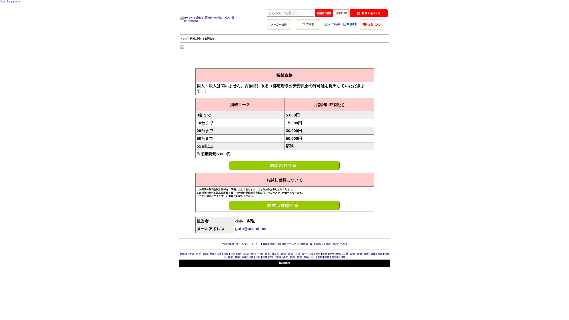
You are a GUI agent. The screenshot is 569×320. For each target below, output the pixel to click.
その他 (343, 244)
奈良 (380, 253)
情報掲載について (286, 244)
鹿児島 (335, 257)
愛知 (338, 253)
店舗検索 (303, 244)
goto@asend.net (250, 228)
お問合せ (319, 244)
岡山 (244, 257)
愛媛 (278, 257)
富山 (290, 253)
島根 (237, 257)
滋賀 (352, 253)
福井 (304, 253)
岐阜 (325, 253)
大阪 (366, 253)
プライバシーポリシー (248, 244)
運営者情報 (268, 244)
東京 (267, 253)
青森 (191, 253)
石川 (297, 253)
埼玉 (253, 253)
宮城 (205, 253)
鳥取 (230, 257)
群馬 (246, 253)
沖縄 (343, 257)
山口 (258, 257)
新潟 (283, 253)
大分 (313, 257)
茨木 (232, 253)
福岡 (292, 257)
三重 (345, 253)
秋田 (212, 253)
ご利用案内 (228, 244)
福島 (226, 253)
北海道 (183, 253)
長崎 (306, 257)
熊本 (320, 257)
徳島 (264, 257)
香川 (271, 257)
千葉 (260, 253)
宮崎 (327, 257)
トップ (183, 38)
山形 (219, 253)
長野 (318, 253)
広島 (251, 257)
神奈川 (275, 253)
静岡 (331, 253)
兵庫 (373, 253)
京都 (359, 253)
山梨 (311, 253)
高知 (285, 257)
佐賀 (299, 257)
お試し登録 (332, 244)
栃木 (239, 253)
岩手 (198, 253)
